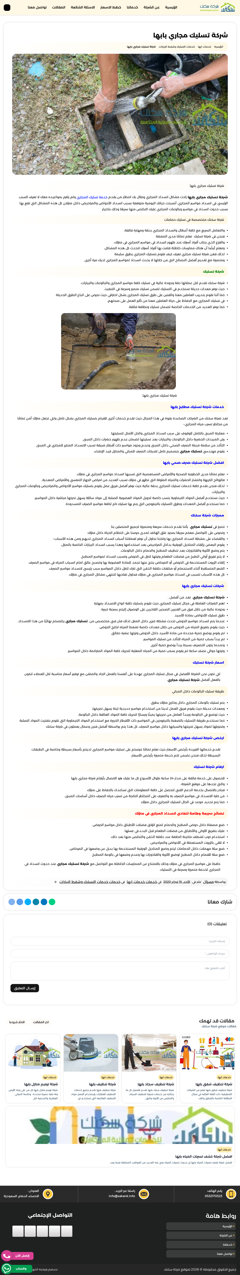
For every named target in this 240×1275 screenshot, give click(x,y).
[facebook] (66, 1231)
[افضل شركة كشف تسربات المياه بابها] (120, 1125)
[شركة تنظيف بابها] (91, 1053)
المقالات (58, 7)
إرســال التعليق (24, 988)
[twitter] (54, 1231)
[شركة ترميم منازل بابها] (33, 1053)
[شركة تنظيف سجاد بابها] (149, 1053)
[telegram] (18, 1231)
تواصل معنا (37, 7)
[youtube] (42, 1231)
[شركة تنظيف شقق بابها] (207, 1053)
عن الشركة (152, 7)
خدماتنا (132, 7)
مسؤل (208, 882)
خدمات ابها (224, 1077)
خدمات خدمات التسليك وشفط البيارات (89, 882)
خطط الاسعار (110, 7)
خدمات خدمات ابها (142, 882)
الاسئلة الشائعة (83, 7)
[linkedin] (30, 1231)
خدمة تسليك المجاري (92, 197)
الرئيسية (171, 7)
